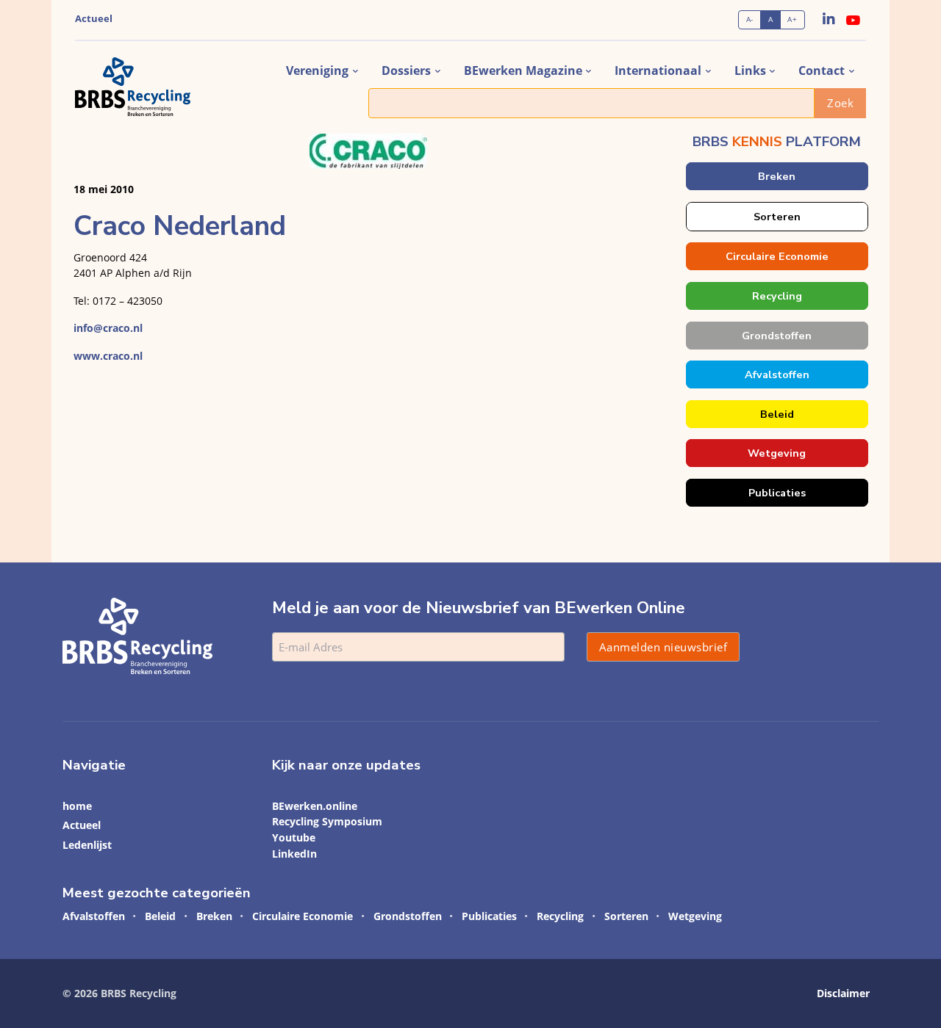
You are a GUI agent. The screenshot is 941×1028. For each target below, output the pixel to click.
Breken (776, 176)
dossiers (406, 70)
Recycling (776, 296)
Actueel (93, 18)
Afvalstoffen (776, 374)
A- (750, 19)
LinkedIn (294, 854)
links (750, 70)
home (77, 806)
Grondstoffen (777, 335)
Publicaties (776, 492)
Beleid (776, 414)
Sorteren (776, 216)
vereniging (317, 70)
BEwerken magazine (523, 70)
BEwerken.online (314, 806)
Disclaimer (843, 993)
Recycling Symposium (327, 821)
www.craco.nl (108, 356)
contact (821, 70)
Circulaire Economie (776, 256)
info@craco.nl (108, 328)
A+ (792, 19)
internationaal (658, 70)
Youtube (293, 837)
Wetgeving (777, 453)
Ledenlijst (87, 845)
